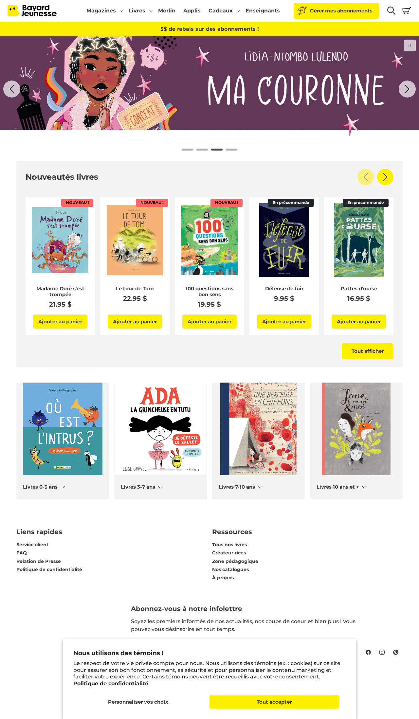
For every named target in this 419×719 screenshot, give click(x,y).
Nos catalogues (230, 569)
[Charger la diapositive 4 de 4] (231, 149)
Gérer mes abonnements (341, 11)
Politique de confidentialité (110, 683)
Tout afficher (368, 351)
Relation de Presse (38, 561)
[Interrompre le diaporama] (410, 45)
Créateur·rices (229, 553)
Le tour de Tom (135, 289)
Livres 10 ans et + (338, 487)
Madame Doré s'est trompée (60, 291)
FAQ (21, 553)
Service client (32, 545)
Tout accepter (274, 702)
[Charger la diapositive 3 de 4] (217, 149)
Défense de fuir (284, 289)
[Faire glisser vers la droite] (385, 177)
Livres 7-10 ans (237, 487)
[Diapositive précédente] (11, 89)
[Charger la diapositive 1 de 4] (187, 149)
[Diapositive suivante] (407, 89)
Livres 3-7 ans (138, 487)
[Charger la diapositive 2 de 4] (202, 149)
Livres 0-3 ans (40, 487)
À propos (223, 578)
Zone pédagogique (235, 561)
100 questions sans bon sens (209, 291)
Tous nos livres (229, 545)
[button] (103, 11)
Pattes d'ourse (359, 289)
